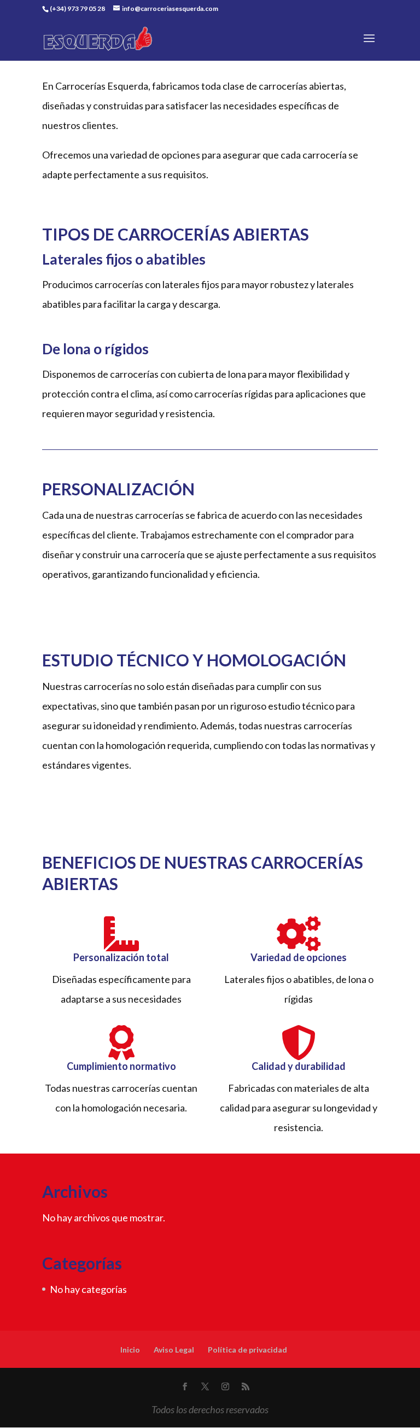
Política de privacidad (247, 1349)
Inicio (130, 1349)
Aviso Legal (174, 1349)
